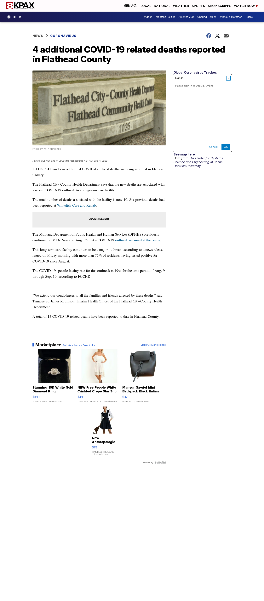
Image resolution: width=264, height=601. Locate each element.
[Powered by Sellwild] (160, 462)
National (162, 6)
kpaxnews (21, 17)
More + (251, 17)
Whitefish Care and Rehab (76, 205)
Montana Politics (165, 17)
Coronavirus (63, 36)
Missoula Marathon (231, 17)
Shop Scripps (219, 6)
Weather (181, 6)
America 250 (186, 17)
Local (146, 6)
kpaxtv (9, 17)
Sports (198, 6)
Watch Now (245, 6)
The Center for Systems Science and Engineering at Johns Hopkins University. (198, 162)
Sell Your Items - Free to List (79, 345)
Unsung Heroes (206, 17)
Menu (128, 5)
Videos (148, 17)
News (37, 36)
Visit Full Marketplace (153, 344)
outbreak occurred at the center (137, 240)
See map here (184, 154)
